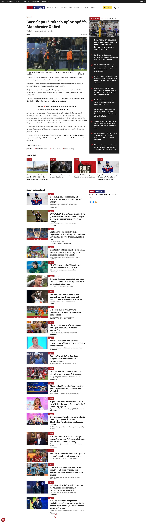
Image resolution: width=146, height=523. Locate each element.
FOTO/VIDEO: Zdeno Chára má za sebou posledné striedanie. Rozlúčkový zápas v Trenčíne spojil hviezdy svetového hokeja (67, 218)
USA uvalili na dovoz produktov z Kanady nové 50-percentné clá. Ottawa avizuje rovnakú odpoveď (105, 147)
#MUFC (48, 106)
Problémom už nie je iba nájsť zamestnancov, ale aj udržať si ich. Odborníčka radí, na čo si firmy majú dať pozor (105, 68)
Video (57, 276)
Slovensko (63, 7)
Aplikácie (111, 194)
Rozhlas (10, 1)
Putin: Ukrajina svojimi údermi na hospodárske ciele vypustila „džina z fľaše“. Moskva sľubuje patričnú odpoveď (106, 79)
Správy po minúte (52, 7)
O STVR (116, 194)
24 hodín (103, 18)
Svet (70, 7)
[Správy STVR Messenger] (93, 203)
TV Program (35, 1)
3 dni (109, 18)
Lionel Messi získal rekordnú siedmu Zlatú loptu (60, 176)
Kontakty (91, 194)
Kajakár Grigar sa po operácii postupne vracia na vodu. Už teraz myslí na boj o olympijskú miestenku (67, 281)
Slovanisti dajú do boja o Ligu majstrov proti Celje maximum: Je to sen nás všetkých (67, 388)
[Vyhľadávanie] (118, 8)
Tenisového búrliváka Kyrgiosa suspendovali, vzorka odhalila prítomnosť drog (64, 358)
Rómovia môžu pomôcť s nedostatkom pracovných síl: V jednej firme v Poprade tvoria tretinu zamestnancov (105, 45)
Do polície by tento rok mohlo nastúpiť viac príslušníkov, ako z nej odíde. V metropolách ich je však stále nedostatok (105, 91)
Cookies (90, 199)
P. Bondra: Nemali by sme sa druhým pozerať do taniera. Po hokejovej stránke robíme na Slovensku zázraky (67, 439)
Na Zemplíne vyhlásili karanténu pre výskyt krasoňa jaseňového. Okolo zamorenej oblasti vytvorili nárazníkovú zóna (105, 113)
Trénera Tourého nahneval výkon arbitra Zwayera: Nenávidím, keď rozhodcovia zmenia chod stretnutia (66, 297)
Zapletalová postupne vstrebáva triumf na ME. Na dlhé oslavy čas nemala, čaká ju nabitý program (67, 404)
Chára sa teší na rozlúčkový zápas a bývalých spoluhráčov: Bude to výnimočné (65, 327)
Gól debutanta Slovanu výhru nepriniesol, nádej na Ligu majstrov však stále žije (65, 312)
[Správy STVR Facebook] (90, 203)
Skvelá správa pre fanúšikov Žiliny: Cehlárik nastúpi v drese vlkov (65, 266)
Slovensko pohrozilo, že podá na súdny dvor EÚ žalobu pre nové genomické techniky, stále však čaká (105, 124)
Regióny (86, 7)
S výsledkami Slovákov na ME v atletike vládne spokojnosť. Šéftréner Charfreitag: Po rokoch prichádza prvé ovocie (67, 421)
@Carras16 (54, 106)
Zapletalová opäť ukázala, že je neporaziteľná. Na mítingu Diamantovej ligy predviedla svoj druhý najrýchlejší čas (67, 236)
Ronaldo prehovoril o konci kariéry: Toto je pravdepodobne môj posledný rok (67, 454)
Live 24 (106, 7)
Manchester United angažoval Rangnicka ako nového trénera (84, 176)
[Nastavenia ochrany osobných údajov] (3, 520)
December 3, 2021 (64, 110)
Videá (96, 194)
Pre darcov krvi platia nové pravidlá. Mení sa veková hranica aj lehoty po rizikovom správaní (106, 57)
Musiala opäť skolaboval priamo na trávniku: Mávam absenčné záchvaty (66, 372)
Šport (92, 7)
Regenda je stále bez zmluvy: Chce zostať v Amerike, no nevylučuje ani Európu (107, 177)
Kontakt (142, 1)
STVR (2, 1)
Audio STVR (45, 1)
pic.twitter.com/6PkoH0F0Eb (67, 106)
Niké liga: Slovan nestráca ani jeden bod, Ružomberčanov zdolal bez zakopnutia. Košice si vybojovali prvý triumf (66, 471)
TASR (29, 34)
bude (47, 90)
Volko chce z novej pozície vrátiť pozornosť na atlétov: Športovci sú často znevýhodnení (67, 343)
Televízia (18, 1)
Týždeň (114, 18)
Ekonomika (78, 7)
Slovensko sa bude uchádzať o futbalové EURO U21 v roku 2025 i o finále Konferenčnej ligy (37, 177)
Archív (26, 1)
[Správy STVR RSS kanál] (96, 203)
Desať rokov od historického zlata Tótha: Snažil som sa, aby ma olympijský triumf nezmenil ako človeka (67, 252)
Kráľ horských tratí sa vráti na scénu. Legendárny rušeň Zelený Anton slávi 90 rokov (105, 102)
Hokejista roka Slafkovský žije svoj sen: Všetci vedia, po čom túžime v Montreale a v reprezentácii (67, 487)
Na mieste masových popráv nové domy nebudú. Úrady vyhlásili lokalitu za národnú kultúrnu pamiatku (105, 136)
